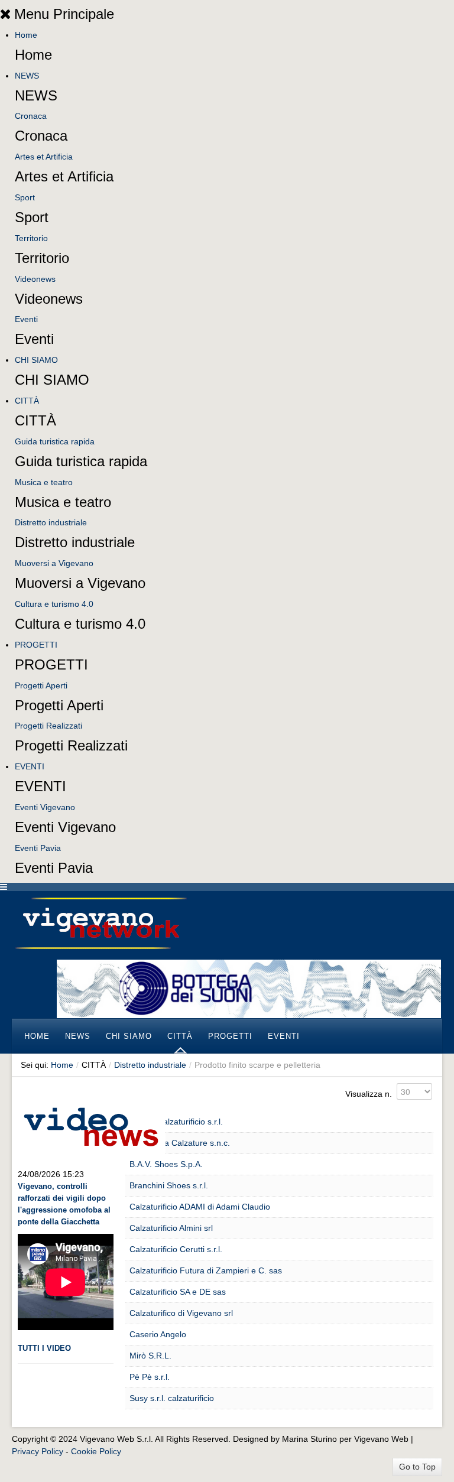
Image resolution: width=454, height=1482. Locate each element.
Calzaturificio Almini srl (171, 1228)
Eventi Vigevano (45, 807)
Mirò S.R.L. (150, 1355)
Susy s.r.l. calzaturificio (171, 1398)
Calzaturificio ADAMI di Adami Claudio (199, 1206)
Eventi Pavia (38, 848)
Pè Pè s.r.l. (149, 1377)
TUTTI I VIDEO (44, 1348)
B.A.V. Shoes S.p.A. (166, 1164)
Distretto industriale (51, 522)
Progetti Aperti (41, 685)
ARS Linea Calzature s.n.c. (179, 1143)
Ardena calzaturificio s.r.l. (176, 1121)
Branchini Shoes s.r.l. (168, 1185)
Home (26, 35)
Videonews (35, 279)
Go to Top (417, 1466)
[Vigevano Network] (100, 923)
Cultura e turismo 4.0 (54, 604)
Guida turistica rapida (55, 441)
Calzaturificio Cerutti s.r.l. (175, 1249)
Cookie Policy (96, 1451)
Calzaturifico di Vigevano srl (181, 1313)
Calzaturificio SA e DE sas (177, 1291)
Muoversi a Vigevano (54, 563)
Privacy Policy (37, 1451)
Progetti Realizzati (48, 725)
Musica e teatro (44, 482)
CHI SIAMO (36, 360)
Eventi (26, 319)
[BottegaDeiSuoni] (249, 988)
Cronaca (31, 116)
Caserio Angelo (157, 1334)
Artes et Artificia (44, 156)
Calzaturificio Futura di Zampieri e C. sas (205, 1270)
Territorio (31, 238)
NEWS (27, 75)
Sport (25, 197)
